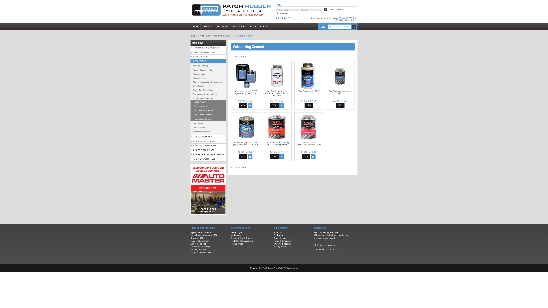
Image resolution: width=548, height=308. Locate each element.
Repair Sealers (201, 106)
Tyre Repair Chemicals (222, 36)
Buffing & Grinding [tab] (200, 66)
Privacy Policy (280, 247)
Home (193, 36)
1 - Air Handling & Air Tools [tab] (206, 48)
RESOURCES (222, 26)
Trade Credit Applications (242, 241)
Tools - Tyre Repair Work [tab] (203, 90)
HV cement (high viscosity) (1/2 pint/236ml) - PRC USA (245, 143)
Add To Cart (250, 105)
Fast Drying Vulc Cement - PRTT (340, 92)
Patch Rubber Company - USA (204, 235)
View (243, 105)
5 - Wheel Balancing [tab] (202, 137)
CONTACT (265, 26)
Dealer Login (236, 232)
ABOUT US (207, 26)
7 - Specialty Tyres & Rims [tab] (205, 146)
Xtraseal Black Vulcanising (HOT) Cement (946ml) (277, 143)
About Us (278, 232)
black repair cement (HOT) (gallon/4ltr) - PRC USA (245, 92)
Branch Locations (281, 238)
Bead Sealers (200, 102)
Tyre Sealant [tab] (198, 123)
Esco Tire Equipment (200, 241)
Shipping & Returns (282, 244)
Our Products (279, 235)
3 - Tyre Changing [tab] (201, 57)
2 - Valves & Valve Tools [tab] (204, 52)
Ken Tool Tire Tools (199, 244)
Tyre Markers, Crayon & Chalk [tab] (205, 94)
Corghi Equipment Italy (201, 252)
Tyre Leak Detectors (203, 115)
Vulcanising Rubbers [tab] (201, 132)
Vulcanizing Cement (203, 119)
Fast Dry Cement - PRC (309, 91)
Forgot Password (336, 9)
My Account (236, 235)
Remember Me (286, 14)
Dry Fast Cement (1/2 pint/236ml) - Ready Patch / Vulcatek (277, 93)
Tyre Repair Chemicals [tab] (203, 98)
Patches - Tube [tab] (199, 74)
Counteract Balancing (200, 247)
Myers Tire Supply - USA (201, 232)
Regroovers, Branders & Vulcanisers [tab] (207, 82)
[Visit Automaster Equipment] (208, 189)
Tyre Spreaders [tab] (199, 127)
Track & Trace (237, 244)
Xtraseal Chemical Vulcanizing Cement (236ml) (309, 143)
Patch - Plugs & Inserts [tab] (202, 70)
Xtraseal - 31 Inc (198, 238)
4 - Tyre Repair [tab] (199, 61)
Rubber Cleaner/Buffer (204, 110)
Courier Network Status (241, 238)
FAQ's (253, 26)
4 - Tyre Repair (204, 36)
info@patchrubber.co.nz (324, 245)
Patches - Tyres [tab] (199, 78)
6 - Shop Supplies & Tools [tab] (205, 141)
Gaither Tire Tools (198, 249)
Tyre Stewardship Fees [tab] (204, 159)
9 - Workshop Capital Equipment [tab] (208, 154)
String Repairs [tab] (198, 86)
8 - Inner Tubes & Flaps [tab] (203, 150)
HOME (195, 26)
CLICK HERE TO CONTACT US (327, 249)
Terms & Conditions (282, 241)
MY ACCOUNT (239, 26)
